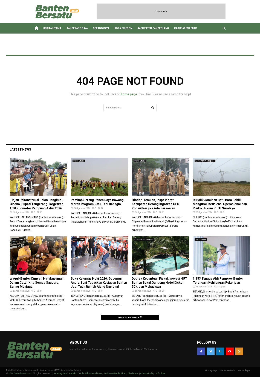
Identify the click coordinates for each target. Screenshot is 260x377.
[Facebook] (201, 351)
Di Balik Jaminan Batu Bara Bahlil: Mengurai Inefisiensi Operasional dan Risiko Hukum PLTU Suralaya (220, 204)
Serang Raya (101, 28)
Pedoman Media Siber (115, 373)
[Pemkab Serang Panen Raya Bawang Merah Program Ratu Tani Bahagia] (99, 177)
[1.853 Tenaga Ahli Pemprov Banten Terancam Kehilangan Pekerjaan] (221, 255)
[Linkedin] (220, 351)
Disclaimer (133, 373)
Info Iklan (160, 373)
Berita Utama (52, 28)
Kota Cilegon (123, 28)
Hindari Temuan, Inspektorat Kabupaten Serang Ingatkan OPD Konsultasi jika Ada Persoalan (155, 204)
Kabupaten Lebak (185, 28)
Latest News (20, 149)
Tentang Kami (60, 373)
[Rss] (239, 351)
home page (129, 94)
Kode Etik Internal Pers (90, 373)
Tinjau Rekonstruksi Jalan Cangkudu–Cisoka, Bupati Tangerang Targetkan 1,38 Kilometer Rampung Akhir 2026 (37, 204)
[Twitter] (211, 351)
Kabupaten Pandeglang (153, 28)
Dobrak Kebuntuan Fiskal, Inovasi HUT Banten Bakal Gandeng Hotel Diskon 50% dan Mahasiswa (159, 283)
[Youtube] (230, 351)
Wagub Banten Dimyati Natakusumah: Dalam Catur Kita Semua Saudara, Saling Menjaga (37, 283)
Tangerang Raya (77, 28)
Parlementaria (227, 370)
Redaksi (73, 373)
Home (36, 28)
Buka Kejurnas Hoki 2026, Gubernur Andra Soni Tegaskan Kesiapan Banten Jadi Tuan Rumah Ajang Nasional (99, 283)
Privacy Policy (147, 373)
